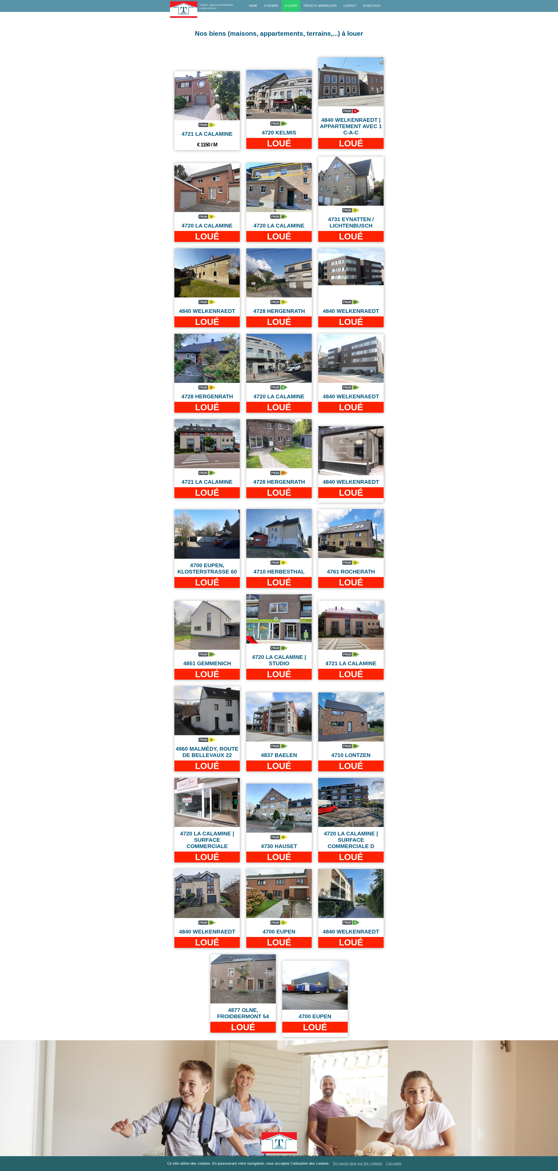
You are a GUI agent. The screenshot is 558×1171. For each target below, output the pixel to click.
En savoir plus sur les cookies (357, 1163)
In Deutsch (371, 5)
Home (253, 5)
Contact (350, 5)
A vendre (271, 5)
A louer (291, 5)
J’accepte (393, 1163)
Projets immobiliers (320, 5)
